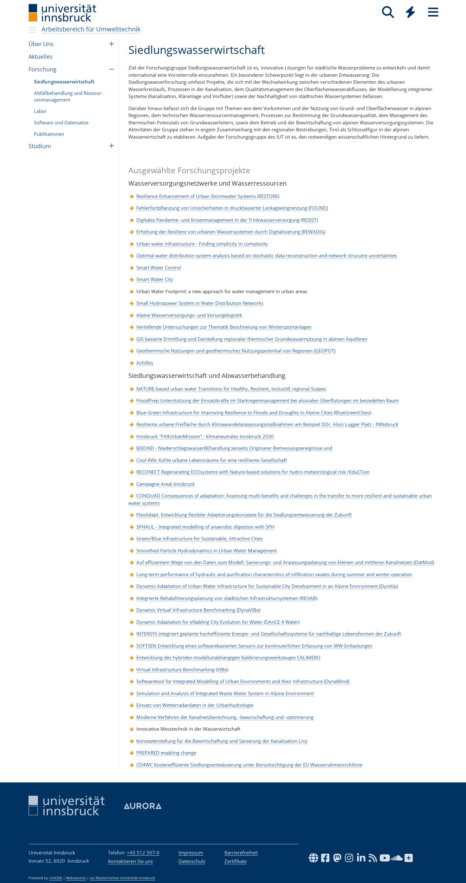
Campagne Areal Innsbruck (165, 484)
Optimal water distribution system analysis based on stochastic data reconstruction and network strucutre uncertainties (266, 255)
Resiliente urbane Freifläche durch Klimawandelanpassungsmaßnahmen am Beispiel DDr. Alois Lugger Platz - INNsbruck (267, 424)
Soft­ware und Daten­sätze (61, 122)
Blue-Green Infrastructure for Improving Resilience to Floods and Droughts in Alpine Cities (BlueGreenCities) (253, 412)
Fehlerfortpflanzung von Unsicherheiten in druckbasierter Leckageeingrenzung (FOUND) (232, 208)
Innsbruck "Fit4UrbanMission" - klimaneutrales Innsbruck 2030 (205, 436)
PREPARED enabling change (166, 752)
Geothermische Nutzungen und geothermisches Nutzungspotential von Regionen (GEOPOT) (235, 350)
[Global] (410, 13)
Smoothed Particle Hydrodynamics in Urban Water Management (206, 550)
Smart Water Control (158, 267)
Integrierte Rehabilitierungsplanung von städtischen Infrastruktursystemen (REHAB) (226, 598)
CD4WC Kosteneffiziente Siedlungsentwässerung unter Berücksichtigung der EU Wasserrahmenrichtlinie (249, 764)
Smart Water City (154, 279)
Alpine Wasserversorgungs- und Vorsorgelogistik (189, 315)
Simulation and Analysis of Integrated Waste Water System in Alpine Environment (225, 693)
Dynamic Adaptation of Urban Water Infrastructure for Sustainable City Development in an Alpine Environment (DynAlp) (267, 586)
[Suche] (388, 12)
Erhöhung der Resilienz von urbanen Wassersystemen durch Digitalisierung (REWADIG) (230, 231)
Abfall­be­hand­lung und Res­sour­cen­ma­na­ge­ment (68, 96)
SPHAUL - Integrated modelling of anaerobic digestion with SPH (205, 527)
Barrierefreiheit (241, 852)
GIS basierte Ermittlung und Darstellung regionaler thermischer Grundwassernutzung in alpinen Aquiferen (251, 339)
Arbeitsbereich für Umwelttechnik (91, 29)
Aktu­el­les (41, 56)
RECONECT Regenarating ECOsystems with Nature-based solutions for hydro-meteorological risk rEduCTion (253, 472)
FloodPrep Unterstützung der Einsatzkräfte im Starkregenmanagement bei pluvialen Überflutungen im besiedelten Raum (267, 400)
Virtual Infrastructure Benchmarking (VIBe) (182, 669)
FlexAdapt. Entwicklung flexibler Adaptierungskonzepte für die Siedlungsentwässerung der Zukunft (244, 514)
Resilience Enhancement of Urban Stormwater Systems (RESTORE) (207, 196)
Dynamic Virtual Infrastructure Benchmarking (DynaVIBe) (198, 610)
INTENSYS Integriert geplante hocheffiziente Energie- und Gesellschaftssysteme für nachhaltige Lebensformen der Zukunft (268, 633)
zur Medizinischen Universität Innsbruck (122, 878)
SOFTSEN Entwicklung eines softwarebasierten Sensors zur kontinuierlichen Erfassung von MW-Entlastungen (254, 645)
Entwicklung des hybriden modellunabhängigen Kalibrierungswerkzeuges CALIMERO (228, 657)
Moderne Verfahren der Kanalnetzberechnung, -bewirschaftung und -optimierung (225, 717)
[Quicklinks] (410, 12)
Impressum (190, 852)
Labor (40, 111)
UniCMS (55, 878)
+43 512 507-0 (143, 852)
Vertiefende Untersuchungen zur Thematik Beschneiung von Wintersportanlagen (224, 327)
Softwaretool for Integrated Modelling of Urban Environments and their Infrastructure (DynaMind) (242, 681)
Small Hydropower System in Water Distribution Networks (199, 303)
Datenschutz (191, 861)
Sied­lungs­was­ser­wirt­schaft (64, 81)
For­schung (42, 69)
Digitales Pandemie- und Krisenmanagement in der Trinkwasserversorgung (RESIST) (227, 220)
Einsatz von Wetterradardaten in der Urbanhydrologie (194, 705)
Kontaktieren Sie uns (130, 861)
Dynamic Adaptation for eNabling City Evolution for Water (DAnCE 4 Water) (218, 622)
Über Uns (41, 44)
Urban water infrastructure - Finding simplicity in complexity (202, 244)
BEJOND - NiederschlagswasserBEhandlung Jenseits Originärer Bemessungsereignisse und (234, 448)
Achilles (144, 362)
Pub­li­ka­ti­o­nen (49, 134)
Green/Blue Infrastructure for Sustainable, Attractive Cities (199, 538)
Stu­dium (40, 146)
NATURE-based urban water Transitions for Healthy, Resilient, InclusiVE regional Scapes (231, 388)
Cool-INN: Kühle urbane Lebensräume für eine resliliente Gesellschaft (211, 460)
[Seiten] (433, 12)
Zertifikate (235, 861)
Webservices (76, 878)
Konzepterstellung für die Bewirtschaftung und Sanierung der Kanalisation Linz (221, 741)
